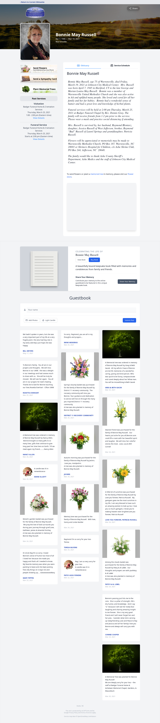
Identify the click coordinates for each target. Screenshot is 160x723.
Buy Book (94, 260)
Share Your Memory (127, 281)
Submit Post (129, 320)
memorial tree (96, 174)
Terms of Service (86, 713)
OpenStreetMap (82, 716)
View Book (81, 260)
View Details (39, 118)
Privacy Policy (73, 713)
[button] (39, 417)
